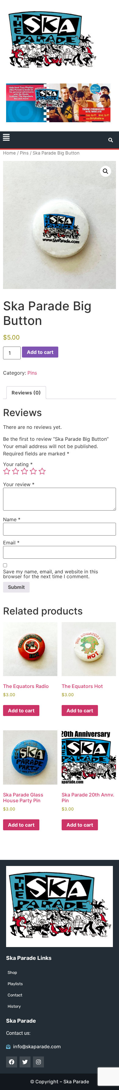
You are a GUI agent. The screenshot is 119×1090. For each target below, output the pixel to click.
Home (9, 153)
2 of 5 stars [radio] (15, 471)
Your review (18, 484)
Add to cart (40, 352)
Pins (24, 153)
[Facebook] (11, 1061)
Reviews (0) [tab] (26, 393)
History (14, 1006)
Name (11, 519)
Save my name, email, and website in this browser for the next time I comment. (50, 574)
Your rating (18, 464)
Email (11, 542)
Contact (15, 995)
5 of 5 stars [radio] (42, 471)
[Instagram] (38, 1061)
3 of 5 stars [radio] (24, 471)
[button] (6, 137)
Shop (12, 972)
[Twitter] (25, 1061)
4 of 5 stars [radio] (33, 471)
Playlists (15, 983)
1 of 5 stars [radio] (6, 471)
